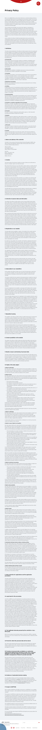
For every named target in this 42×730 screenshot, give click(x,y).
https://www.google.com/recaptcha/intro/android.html (14, 715)
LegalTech (18, 679)
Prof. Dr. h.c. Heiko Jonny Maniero (21, 681)
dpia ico (10, 680)
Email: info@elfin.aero (8, 153)
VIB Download (29, 727)
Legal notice (17, 727)
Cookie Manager (34, 727)
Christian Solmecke (21, 682)
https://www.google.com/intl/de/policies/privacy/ (13, 713)
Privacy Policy (23, 727)
